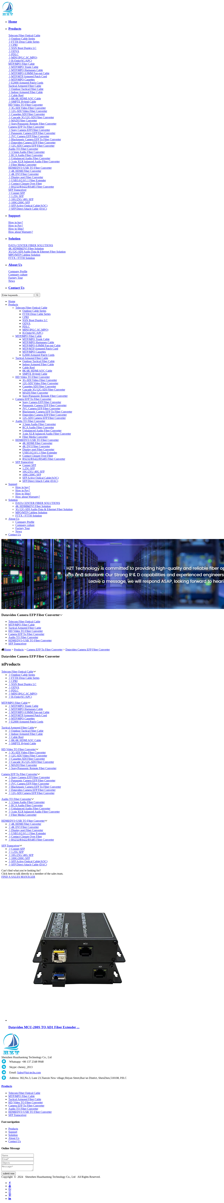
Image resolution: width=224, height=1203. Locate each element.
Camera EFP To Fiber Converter (26, 126)
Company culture (17, 274)
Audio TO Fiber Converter (23, 148)
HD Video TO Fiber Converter (25, 104)
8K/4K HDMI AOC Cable (26, 98)
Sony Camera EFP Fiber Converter (30, 129)
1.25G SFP (17, 196)
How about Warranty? (20, 231)
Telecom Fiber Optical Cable (24, 35)
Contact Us (16, 288)
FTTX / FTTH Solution (21, 257)
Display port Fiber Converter (27, 177)
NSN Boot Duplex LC (23, 48)
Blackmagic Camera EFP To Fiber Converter (36, 139)
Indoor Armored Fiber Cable (27, 92)
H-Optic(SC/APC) (21, 60)
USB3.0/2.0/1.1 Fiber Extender (28, 180)
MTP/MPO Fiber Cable (21, 63)
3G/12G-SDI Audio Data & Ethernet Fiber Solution (37, 251)
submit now (8, 1173)
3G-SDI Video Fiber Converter (28, 107)
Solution (14, 238)
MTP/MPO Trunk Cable (24, 66)
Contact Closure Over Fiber (26, 183)
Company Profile (17, 271)
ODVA (15, 51)
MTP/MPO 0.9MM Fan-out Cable (30, 73)
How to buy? (15, 222)
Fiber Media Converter (23, 164)
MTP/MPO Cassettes (23, 79)
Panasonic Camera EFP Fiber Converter (33, 133)
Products (14, 28)
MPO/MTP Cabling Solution (24, 254)
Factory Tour (15, 277)
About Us (15, 265)
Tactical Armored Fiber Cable (24, 85)
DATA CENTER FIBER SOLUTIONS (30, 245)
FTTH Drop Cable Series (25, 41)
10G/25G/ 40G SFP (22, 199)
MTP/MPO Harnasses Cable (27, 70)
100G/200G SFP (20, 202)
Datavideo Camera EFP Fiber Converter (33, 142)
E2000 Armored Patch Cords (27, 82)
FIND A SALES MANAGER (18, 876)
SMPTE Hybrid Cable (23, 101)
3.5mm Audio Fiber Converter (28, 152)
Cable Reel (17, 95)
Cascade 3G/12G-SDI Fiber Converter (32, 117)
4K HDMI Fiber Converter (26, 170)
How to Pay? (15, 225)
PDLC (15, 54)
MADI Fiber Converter (24, 120)
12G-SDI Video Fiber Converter (29, 111)
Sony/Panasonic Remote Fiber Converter (33, 123)
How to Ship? (16, 228)
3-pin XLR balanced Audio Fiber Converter (35, 161)
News (11, 280)
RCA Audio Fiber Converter (27, 155)
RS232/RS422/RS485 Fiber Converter (32, 186)
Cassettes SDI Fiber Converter (28, 114)
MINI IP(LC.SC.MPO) (24, 57)
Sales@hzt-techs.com (29, 1072)
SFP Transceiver (17, 189)
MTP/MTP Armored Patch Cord (29, 76)
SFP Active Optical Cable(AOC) (29, 205)
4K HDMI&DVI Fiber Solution (26, 248)
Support (14, 215)
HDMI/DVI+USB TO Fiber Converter (30, 167)
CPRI (14, 44)
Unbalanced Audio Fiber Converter (30, 158)
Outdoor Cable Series (23, 38)
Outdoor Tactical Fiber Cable (27, 89)
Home (12, 21)
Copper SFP (18, 193)
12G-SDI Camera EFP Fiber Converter (32, 145)
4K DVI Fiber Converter (25, 174)
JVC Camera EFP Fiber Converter (30, 136)
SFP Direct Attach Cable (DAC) (29, 208)
